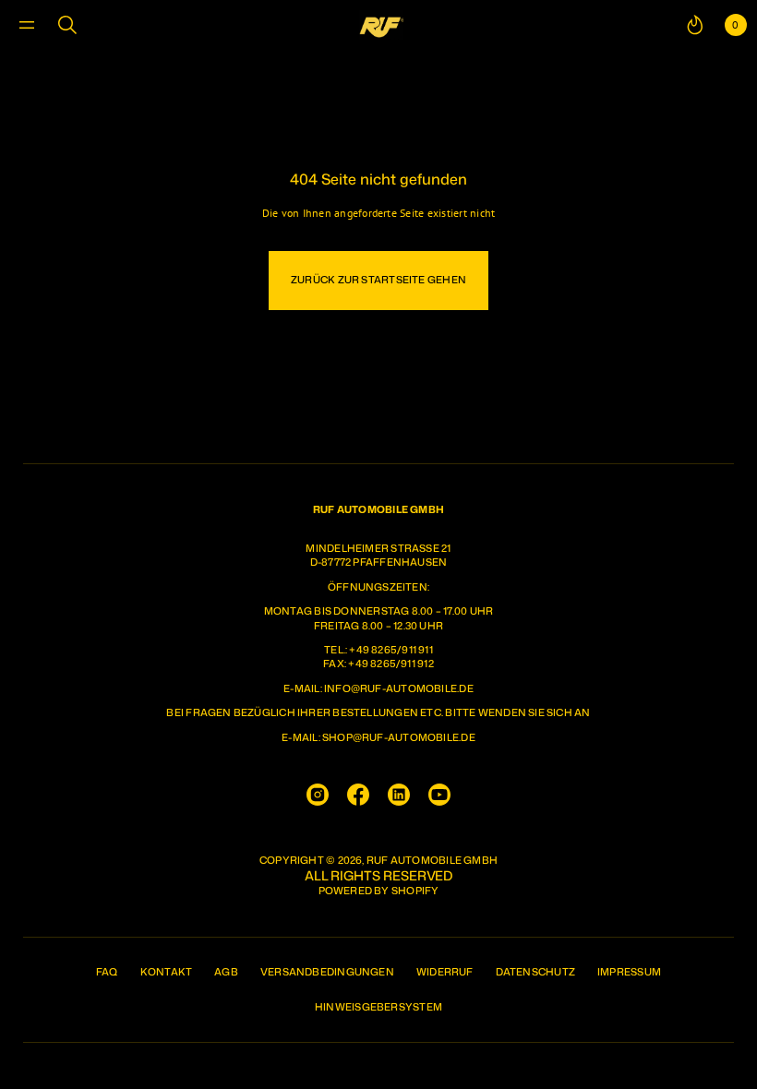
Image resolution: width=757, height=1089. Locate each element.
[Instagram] (317, 794)
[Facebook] (358, 794)
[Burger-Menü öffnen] (27, 25)
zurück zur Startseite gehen (378, 279)
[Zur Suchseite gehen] (67, 25)
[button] (67, 25)
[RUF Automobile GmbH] (381, 25)
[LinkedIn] (398, 794)
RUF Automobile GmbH (432, 861)
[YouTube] (439, 794)
